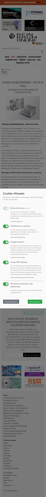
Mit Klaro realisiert (23, 306)
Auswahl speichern (11, 302)
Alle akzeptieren (35, 302)
